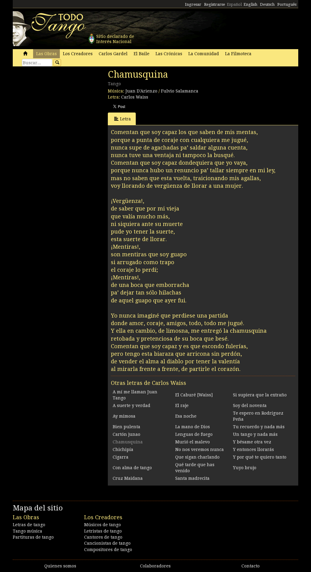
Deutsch (267, 4)
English (250, 4)
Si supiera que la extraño (260, 394)
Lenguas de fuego (194, 434)
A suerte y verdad (131, 405)
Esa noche (186, 416)
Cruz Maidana (128, 478)
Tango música (27, 531)
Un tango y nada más (255, 434)
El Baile (141, 53)
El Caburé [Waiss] (194, 394)
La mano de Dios (192, 426)
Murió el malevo (192, 441)
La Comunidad (203, 53)
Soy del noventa (250, 405)
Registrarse (214, 4)
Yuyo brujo (244, 467)
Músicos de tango (102, 524)
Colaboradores (155, 566)
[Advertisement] (58, 111)
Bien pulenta (126, 426)
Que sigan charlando (197, 457)
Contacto (250, 566)
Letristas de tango (103, 531)
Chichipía (123, 449)
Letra (125, 118)
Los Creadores (78, 53)
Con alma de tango (132, 467)
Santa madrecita (192, 478)
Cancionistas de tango (107, 543)
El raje (182, 405)
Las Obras (46, 53)
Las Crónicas (169, 53)
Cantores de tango (103, 537)
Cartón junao (126, 434)
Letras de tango (29, 524)
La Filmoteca (238, 53)
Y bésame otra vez (252, 441)
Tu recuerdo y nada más (259, 426)
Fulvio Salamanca (179, 91)
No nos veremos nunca (199, 449)
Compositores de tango (108, 549)
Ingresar (193, 4)
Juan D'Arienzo (141, 91)
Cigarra (120, 457)
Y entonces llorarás (253, 449)
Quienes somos (60, 566)
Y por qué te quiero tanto (259, 457)
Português (286, 4)
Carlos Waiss (134, 97)
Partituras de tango (33, 537)
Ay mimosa (124, 416)
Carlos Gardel (113, 53)
